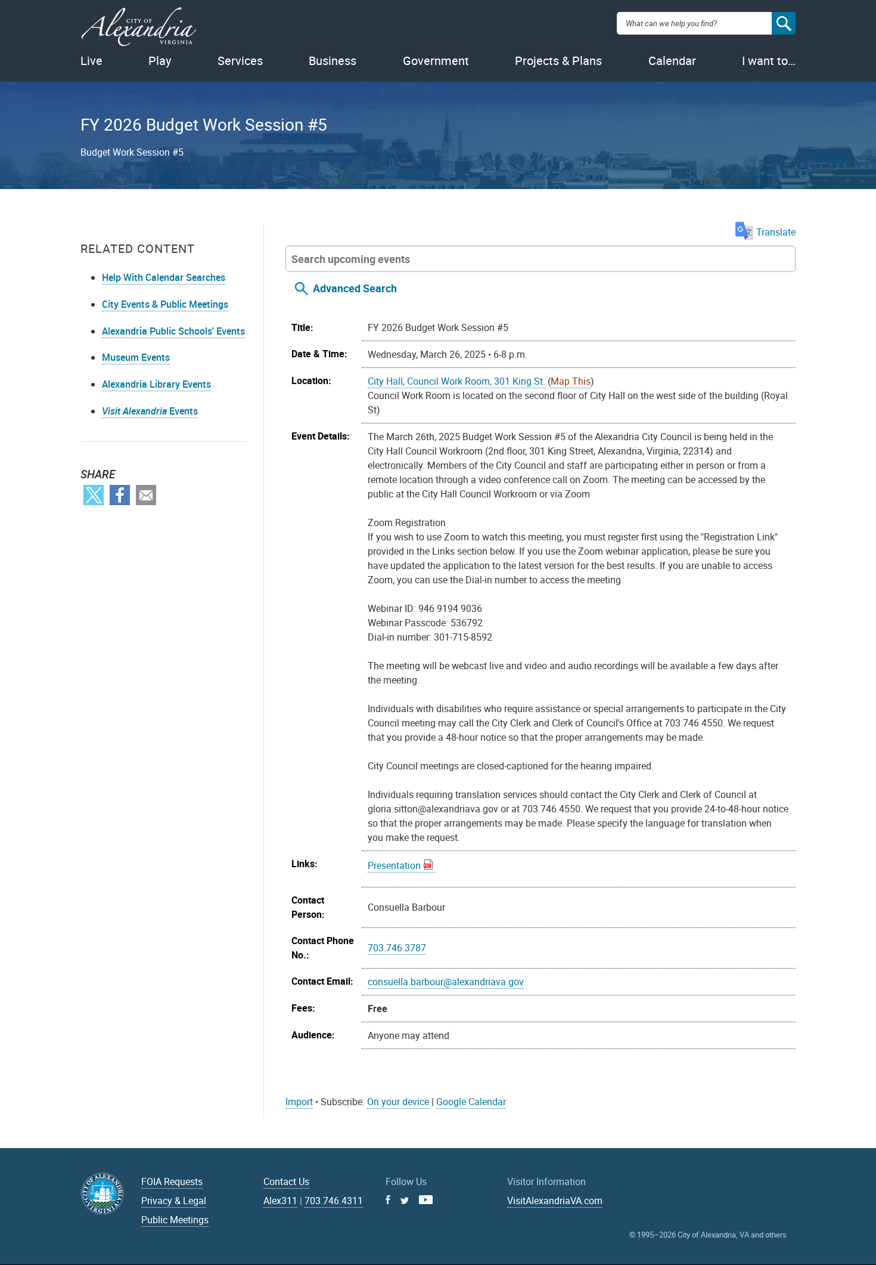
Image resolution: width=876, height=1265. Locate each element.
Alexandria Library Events (156, 384)
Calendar (672, 60)
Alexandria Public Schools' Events (173, 331)
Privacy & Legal (173, 1200)
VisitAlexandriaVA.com (554, 1200)
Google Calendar (471, 1101)
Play (159, 60)
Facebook (120, 495)
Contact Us (286, 1181)
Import (299, 1101)
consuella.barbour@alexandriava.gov (446, 981)
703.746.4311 (334, 1200)
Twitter (93, 495)
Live (91, 60)
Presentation (394, 865)
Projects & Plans (558, 60)
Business (332, 60)
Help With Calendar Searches (163, 277)
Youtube (426, 1199)
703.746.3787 (397, 947)
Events (150, 410)
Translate (776, 232)
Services (240, 60)
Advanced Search (355, 288)
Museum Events (136, 357)
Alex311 (280, 1200)
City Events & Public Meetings (165, 304)
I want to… (769, 60)
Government (436, 60)
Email (146, 495)
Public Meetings (175, 1219)
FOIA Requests (172, 1181)
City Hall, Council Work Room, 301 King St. (456, 381)
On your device (398, 1101)
